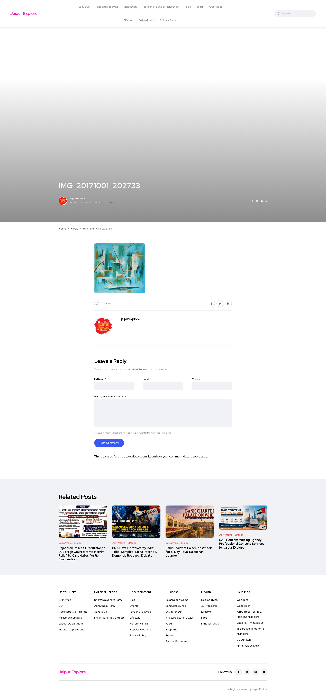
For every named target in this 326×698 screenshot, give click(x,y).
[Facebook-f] (238, 672)
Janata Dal (100, 611)
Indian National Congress (109, 617)
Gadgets (242, 600)
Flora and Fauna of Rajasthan (161, 6)
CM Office (65, 600)
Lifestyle (135, 617)
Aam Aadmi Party (104, 606)
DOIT (62, 606)
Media (74, 228)
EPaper (128, 20)
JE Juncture (244, 639)
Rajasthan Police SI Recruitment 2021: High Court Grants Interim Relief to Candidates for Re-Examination (82, 553)
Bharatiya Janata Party (108, 600)
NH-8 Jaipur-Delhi (248, 645)
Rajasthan (130, 6)
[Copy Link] (266, 201)
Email (147, 379)
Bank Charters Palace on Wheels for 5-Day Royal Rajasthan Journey (189, 552)
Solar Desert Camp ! (177, 600)
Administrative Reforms (73, 611)
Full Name (100, 379)
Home (62, 228)
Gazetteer (243, 606)
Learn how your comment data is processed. (178, 456)
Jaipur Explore (24, 13)
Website (196, 379)
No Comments (107, 202)
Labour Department (71, 623)
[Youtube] (264, 672)
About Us (84, 6)
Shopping (171, 629)
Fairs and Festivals (107, 6)
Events (134, 606)
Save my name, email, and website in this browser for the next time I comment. (134, 432)
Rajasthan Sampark (70, 617)
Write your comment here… (110, 396)
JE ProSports (209, 606)
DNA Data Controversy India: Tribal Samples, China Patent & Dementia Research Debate (134, 552)
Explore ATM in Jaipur (250, 622)
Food (188, 6)
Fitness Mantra (139, 623)
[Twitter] (247, 672)
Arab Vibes (215, 6)
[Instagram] (255, 672)
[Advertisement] (163, 52)
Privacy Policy (138, 635)
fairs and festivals (140, 611)
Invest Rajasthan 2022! (179, 617)
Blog (200, 6)
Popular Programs (140, 629)
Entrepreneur (174, 611)
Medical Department (71, 629)
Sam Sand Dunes (176, 606)
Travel (169, 635)
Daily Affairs (146, 20)
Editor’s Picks (168, 20)
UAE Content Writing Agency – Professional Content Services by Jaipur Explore (242, 543)
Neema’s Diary (209, 600)
